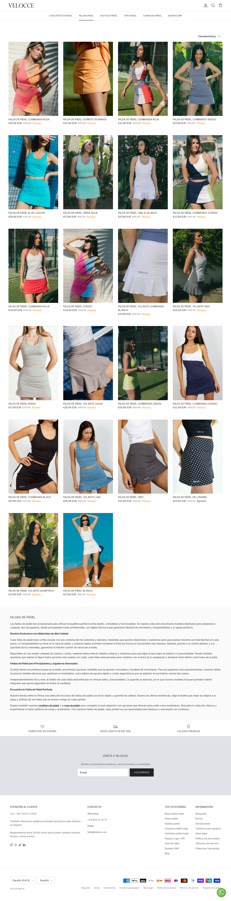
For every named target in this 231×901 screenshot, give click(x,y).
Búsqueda (201, 813)
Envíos (199, 818)
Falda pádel (171, 818)
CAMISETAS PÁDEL (152, 15)
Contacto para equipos (208, 828)
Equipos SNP (172, 848)
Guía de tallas (172, 843)
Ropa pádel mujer (174, 813)
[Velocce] (21, 5)
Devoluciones (202, 823)
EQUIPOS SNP (175, 15)
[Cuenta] (205, 5)
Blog (167, 853)
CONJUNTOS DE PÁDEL (60, 15)
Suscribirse (141, 772)
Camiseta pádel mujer (177, 833)
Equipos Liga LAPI (175, 838)
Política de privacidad (207, 838)
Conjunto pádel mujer (176, 828)
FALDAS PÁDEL (86, 15)
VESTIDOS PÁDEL (108, 15)
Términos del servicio (207, 843)
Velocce (21, 888)
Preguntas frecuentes (207, 848)
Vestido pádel (172, 823)
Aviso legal (201, 833)
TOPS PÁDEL (130, 15)
